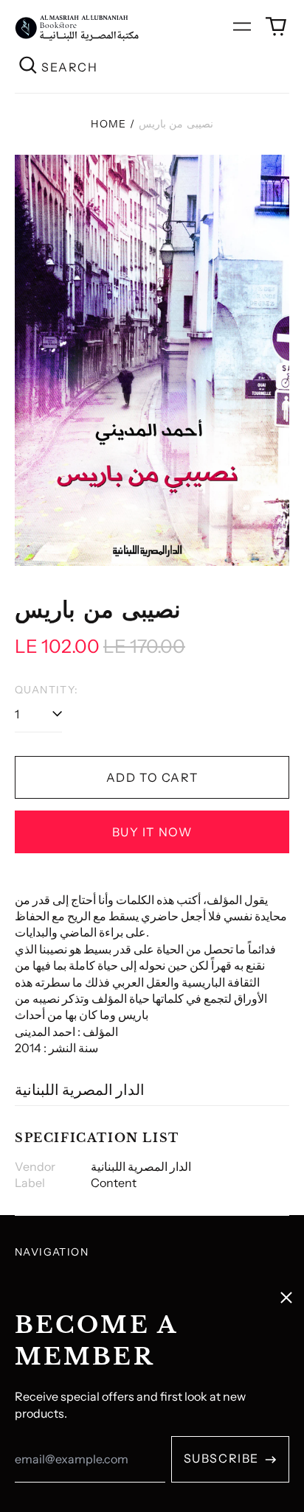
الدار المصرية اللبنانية (80, 1090)
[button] (276, 26)
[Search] (28, 67)
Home (109, 123)
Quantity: (47, 689)
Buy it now (152, 832)
